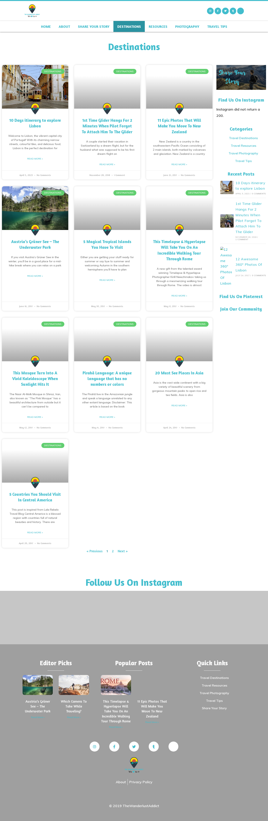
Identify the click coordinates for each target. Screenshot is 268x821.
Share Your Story (93, 26)
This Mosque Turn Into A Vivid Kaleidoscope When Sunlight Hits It (35, 378)
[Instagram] (210, 11)
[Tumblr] (233, 11)
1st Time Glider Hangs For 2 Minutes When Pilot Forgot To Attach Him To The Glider (107, 126)
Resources (158, 26)
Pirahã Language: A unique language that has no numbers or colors (107, 378)
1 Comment (241, 239)
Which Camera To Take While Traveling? (74, 706)
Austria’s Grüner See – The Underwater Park (37, 706)
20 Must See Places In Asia (179, 372)
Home (46, 26)
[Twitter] (225, 11)
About (64, 26)
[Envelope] (240, 11)
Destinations (129, 26)
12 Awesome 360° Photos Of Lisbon (248, 265)
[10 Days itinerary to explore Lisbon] (227, 187)
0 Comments (259, 193)
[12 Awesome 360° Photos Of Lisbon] (227, 266)
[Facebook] (218, 11)
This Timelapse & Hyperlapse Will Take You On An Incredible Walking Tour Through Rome (116, 711)
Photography (187, 26)
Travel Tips (217, 26)
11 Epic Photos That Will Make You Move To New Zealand (179, 126)
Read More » (35, 158)
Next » (123, 551)
